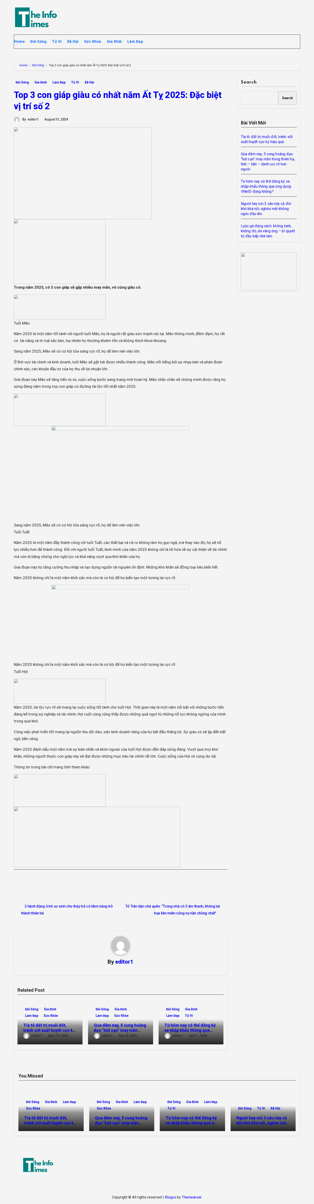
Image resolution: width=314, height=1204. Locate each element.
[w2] (269, 271)
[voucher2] (60, 790)
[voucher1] (60, 307)
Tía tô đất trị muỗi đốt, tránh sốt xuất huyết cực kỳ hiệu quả (49, 1030)
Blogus (170, 1197)
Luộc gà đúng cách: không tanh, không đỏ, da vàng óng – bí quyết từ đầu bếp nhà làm (268, 231)
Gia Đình (114, 41)
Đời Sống (38, 41)
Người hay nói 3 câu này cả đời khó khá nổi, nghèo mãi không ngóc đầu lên (266, 208)
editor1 (33, 119)
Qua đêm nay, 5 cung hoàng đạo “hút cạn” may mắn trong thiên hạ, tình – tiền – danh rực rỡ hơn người (121, 1125)
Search (249, 82)
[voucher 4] (60, 409)
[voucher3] (60, 691)
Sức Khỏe (92, 41)
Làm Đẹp (135, 41)
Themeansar (191, 1197)
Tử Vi (57, 41)
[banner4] (97, 836)
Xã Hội (73, 41)
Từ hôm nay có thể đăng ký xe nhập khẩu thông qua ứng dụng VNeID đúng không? (266, 186)
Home (19, 41)
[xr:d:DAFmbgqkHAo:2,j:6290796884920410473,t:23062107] (60, 251)
